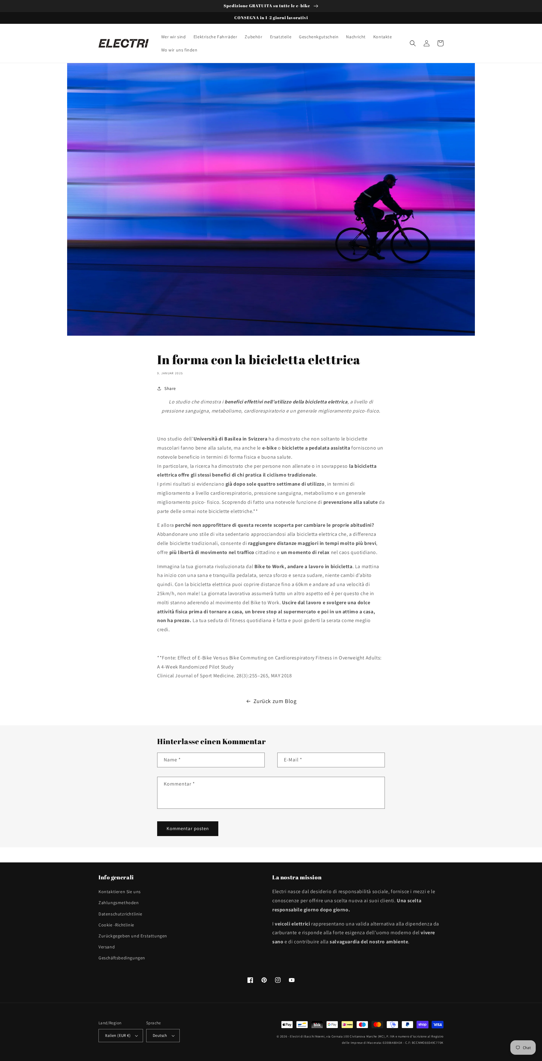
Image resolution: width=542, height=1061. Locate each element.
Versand (106, 947)
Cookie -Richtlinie (116, 925)
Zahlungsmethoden (118, 902)
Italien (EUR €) (117, 1035)
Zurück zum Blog (275, 701)
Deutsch (160, 1035)
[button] (413, 43)
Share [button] (170, 388)
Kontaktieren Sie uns (119, 891)
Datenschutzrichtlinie (120, 914)
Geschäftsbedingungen (121, 958)
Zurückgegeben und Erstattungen (132, 936)
